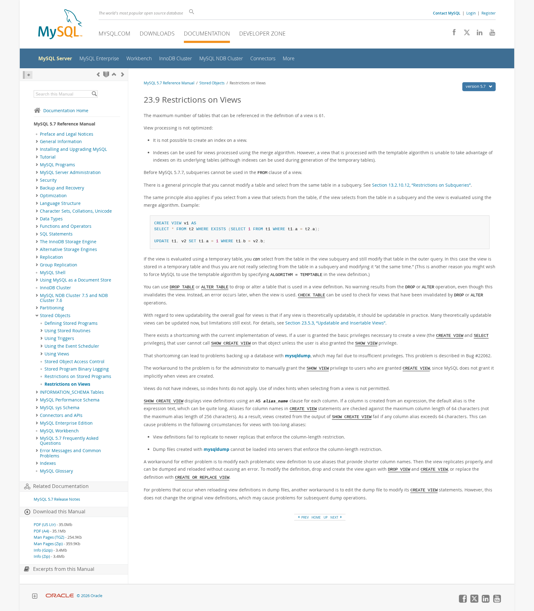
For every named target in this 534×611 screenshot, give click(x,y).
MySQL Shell (53, 272)
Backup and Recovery (62, 188)
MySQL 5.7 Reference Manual (169, 83)
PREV (304, 517)
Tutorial (48, 157)
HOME (316, 517)
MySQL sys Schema (59, 407)
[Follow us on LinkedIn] (477, 34)
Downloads (157, 33)
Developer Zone (262, 33)
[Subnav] (37, 141)
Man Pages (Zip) (48, 543)
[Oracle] (60, 595)
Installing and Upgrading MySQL (73, 149)
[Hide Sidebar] (27, 75)
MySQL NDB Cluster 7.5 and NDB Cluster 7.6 (74, 298)
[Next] (122, 74)
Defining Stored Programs (71, 323)
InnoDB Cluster (55, 288)
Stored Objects (55, 315)
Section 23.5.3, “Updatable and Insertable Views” (335, 323)
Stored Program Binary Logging (76, 369)
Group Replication (58, 265)
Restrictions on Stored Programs (77, 376)
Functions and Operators (65, 226)
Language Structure (60, 203)
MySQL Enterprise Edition (66, 423)
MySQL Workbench (59, 431)
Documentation (207, 33)
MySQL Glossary (56, 471)
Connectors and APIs (61, 415)
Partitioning (52, 308)
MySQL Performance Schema (70, 400)
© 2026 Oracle (89, 595)
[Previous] (98, 74)
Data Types (51, 219)
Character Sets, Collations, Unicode (76, 211)
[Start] (106, 74)
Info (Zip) (42, 556)
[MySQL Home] (60, 25)
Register (488, 13)
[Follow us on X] (464, 34)
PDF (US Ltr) (45, 524)
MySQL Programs (57, 165)
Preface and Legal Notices (66, 134)
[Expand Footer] (35, 597)
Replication (51, 257)
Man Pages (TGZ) (49, 537)
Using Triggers (59, 338)
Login (471, 13)
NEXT (334, 517)
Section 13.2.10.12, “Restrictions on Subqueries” (421, 185)
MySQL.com (114, 33)
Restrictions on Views (67, 384)
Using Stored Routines (67, 330)
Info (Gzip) (43, 550)
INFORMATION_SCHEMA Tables (72, 392)
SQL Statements (56, 234)
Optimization (53, 195)
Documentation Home (65, 110)
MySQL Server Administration (70, 172)
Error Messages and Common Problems (70, 453)
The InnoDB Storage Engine (68, 241)
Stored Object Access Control (74, 361)
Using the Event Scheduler (71, 346)
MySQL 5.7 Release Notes (57, 499)
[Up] (114, 74)
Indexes (48, 463)
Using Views (56, 354)
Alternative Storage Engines (68, 249)
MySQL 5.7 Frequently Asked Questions (69, 440)
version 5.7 (476, 86)
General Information (61, 141)
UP (326, 517)
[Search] (94, 94)
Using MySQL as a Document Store (75, 280)
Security (48, 180)
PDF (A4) (41, 531)
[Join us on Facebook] (452, 34)
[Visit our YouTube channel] (490, 34)
